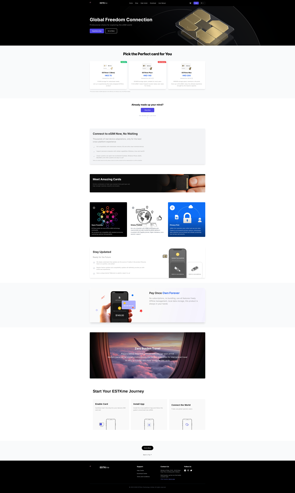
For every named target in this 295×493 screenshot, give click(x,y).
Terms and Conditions (143, 476)
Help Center (144, 3)
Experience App (96, 31)
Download (153, 3)
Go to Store (111, 31)
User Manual (162, 3)
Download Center (142, 473)
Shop (136, 3)
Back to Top (146, 455)
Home (131, 3)
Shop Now (148, 110)
